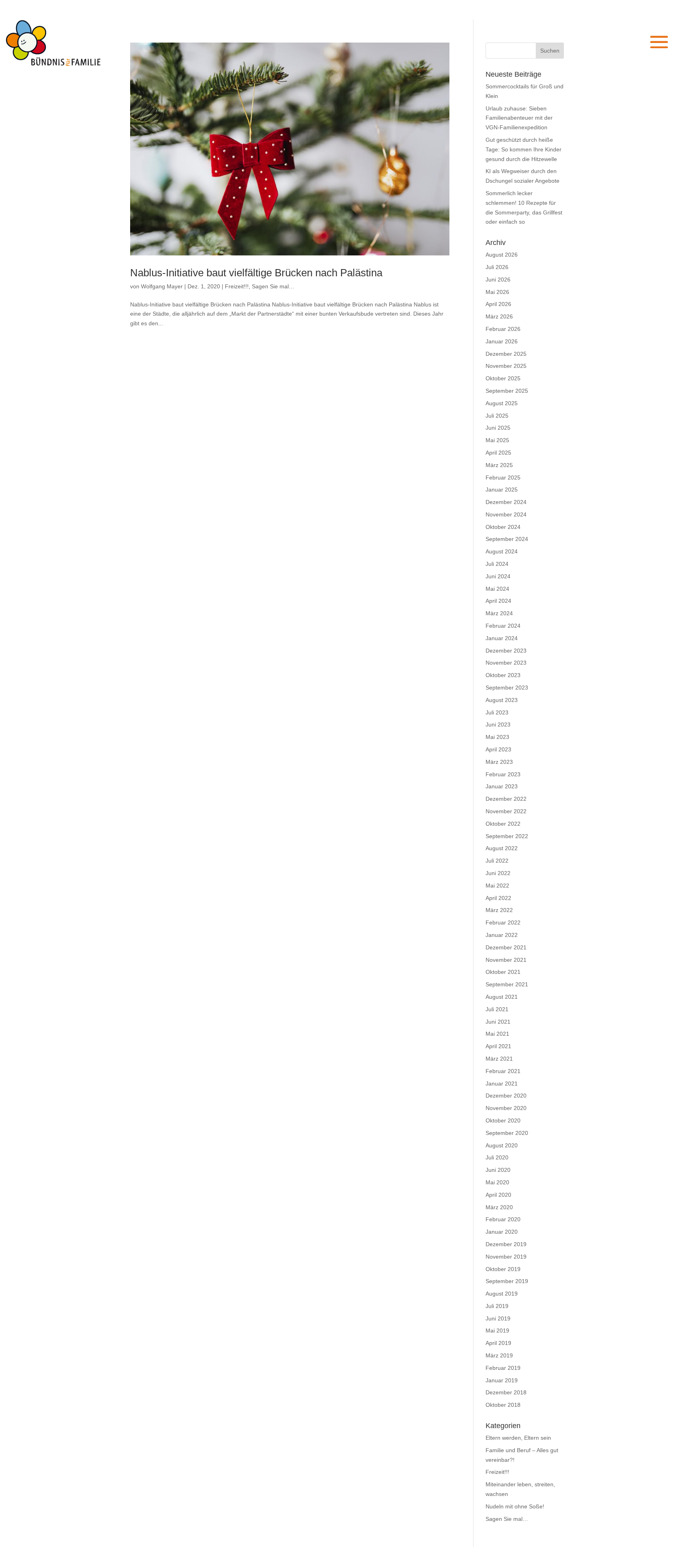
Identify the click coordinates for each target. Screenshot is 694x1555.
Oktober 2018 (503, 1405)
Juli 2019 (497, 1306)
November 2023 (506, 662)
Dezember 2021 (506, 947)
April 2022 (498, 898)
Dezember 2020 (506, 1095)
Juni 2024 (498, 576)
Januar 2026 (502, 341)
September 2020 (507, 1133)
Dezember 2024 (506, 502)
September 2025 (507, 391)
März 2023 (499, 762)
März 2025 (499, 465)
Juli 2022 (497, 860)
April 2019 (498, 1343)
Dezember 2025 (506, 354)
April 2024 (498, 601)
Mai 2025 (497, 440)
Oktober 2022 (503, 823)
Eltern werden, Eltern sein (518, 1438)
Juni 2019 (498, 1318)
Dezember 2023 (506, 650)
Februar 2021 (503, 1071)
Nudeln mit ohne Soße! (515, 1506)
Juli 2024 (497, 564)
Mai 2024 (497, 589)
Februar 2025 (503, 477)
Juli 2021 (497, 1009)
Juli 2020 (497, 1157)
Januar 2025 (502, 489)
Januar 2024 (502, 638)
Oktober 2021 (503, 972)
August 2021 (502, 997)
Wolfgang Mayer (162, 286)
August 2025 (502, 403)
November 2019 (506, 1256)
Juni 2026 (498, 279)
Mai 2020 (497, 1182)
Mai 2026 (497, 292)
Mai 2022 (497, 885)
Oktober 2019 (503, 1269)
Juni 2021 (498, 1021)
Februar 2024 (503, 625)
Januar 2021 (502, 1083)
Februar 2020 (503, 1219)
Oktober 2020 (503, 1120)
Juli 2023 (497, 712)
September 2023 (507, 687)
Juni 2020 (498, 1170)
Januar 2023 (502, 786)
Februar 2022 (503, 922)
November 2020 (506, 1108)
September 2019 (507, 1281)
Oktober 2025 (503, 378)
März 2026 (499, 316)
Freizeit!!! (237, 286)
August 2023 (502, 700)
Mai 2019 (497, 1330)
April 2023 (498, 749)
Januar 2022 (502, 935)
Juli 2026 (497, 267)
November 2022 (506, 811)
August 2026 (502, 254)
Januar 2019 (502, 1380)
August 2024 (502, 551)
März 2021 (499, 1058)
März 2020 (499, 1207)
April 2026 (498, 304)
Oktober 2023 (503, 675)
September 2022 (507, 836)
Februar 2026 (503, 329)
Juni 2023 (498, 724)
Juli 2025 (497, 415)
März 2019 (499, 1355)
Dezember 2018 (506, 1392)
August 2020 (502, 1145)
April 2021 (498, 1046)
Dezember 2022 (506, 799)
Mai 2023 (497, 737)
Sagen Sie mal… (273, 286)
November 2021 (506, 960)
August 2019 (502, 1293)
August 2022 (502, 848)
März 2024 (499, 613)
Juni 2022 (498, 873)
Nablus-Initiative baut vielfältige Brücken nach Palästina (256, 273)
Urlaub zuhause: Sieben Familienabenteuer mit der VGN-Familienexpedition (519, 118)
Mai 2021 (497, 1034)
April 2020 (498, 1195)
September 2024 (507, 539)
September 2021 (507, 984)
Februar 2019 (503, 1368)
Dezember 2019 (506, 1244)
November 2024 (506, 514)
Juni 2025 (498, 427)
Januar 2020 (502, 1231)
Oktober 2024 (503, 527)
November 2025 (506, 366)
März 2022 (499, 910)
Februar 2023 (503, 774)
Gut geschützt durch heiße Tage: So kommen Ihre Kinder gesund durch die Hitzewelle (523, 149)
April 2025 (498, 452)
